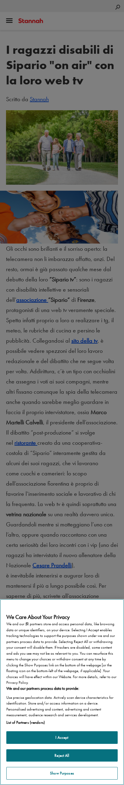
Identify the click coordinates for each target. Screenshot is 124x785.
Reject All (61, 755)
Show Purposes (62, 773)
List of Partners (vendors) (25, 722)
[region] (62, 692)
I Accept (61, 737)
